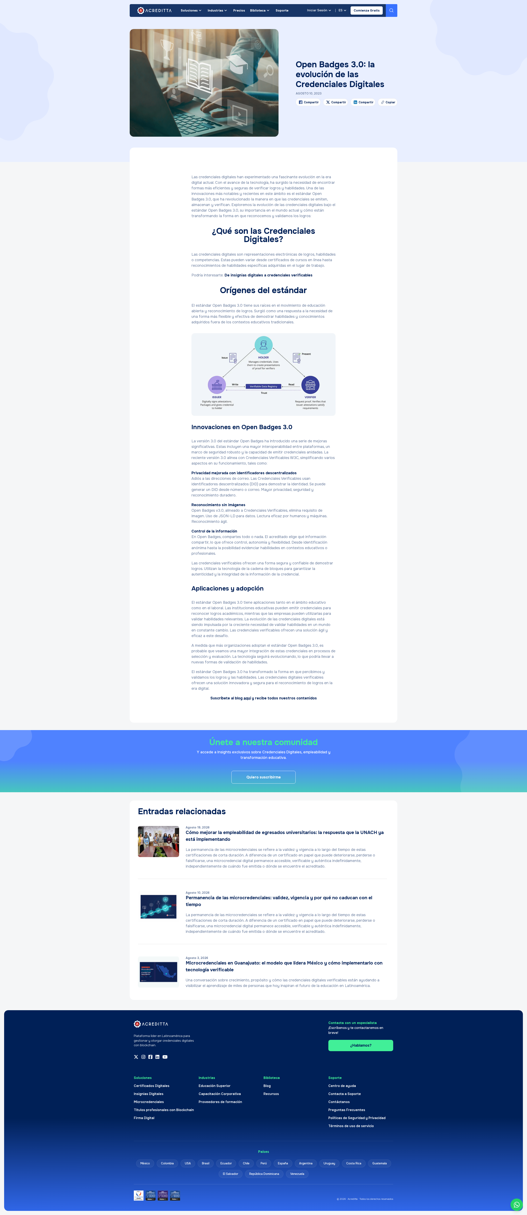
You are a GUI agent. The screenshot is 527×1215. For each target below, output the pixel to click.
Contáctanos (339, 1102)
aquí (247, 698)
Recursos (271, 1094)
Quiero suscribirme (263, 777)
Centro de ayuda (342, 1085)
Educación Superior (215, 1085)
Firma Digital (144, 1118)
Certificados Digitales (151, 1085)
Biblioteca (258, 10)
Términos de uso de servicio (351, 1126)
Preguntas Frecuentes (346, 1110)
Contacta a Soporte (344, 1094)
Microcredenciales (149, 1102)
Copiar (388, 103)
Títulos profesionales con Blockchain (164, 1110)
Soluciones (189, 10)
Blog (267, 1085)
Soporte (282, 10)
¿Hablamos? (361, 1045)
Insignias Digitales (148, 1094)
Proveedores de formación (220, 1102)
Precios (239, 10)
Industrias (215, 10)
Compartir (311, 102)
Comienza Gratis (367, 10)
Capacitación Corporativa (220, 1094)
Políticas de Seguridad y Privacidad (357, 1118)
